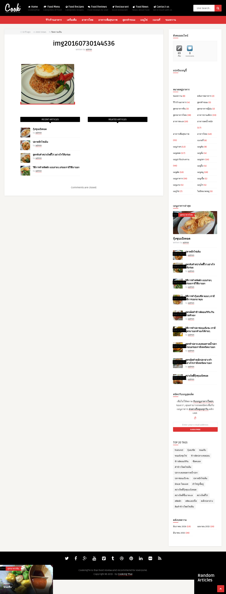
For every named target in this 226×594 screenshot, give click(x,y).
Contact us (162, 8)
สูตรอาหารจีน (179, 108)
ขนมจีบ (202, 450)
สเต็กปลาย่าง (207, 501)
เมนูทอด (177, 153)
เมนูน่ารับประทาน (181, 159)
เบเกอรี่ (156, 19)
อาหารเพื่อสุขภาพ (107, 19)
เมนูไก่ (200, 185)
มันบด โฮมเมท (181, 484)
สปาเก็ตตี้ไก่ (202, 495)
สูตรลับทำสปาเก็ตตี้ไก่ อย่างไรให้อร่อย (51, 154)
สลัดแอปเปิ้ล (191, 501)
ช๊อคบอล (197, 461)
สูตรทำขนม (129, 19)
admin (89, 49)
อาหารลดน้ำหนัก (205, 121)
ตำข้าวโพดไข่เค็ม (183, 467)
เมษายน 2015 (203, 526)
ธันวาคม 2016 (179, 526)
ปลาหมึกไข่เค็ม (40, 142)
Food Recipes (74, 8)
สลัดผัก (178, 501)
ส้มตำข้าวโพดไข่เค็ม (184, 506)
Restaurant (120, 8)
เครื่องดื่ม (72, 19)
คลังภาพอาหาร (204, 96)
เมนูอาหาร (178, 178)
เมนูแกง (176, 185)
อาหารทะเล (178, 121)
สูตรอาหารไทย (180, 115)
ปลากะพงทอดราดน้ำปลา (186, 472)
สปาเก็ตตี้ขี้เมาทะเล (184, 495)
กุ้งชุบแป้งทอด (40, 129)
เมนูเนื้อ (200, 178)
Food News (140, 8)
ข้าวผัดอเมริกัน (181, 461)
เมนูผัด (176, 172)
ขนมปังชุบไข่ (181, 456)
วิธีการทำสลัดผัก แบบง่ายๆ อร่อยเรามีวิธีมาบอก (56, 167)
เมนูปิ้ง (200, 166)
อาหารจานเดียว (204, 115)
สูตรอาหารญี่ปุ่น (204, 108)
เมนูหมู (200, 172)
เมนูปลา (201, 159)
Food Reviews (98, 8)
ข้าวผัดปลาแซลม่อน (200, 456)
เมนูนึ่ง (200, 153)
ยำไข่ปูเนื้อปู (198, 484)
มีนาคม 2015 (179, 533)
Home (34, 8)
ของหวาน (170, 19)
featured (179, 450)
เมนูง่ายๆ (177, 146)
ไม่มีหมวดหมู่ (203, 191)
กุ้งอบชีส (191, 450)
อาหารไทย (87, 19)
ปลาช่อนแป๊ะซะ (182, 478)
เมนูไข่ (144, 19)
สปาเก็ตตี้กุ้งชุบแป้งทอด (196, 375)
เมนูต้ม (200, 146)
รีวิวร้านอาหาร (54, 19)
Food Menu (52, 8)
